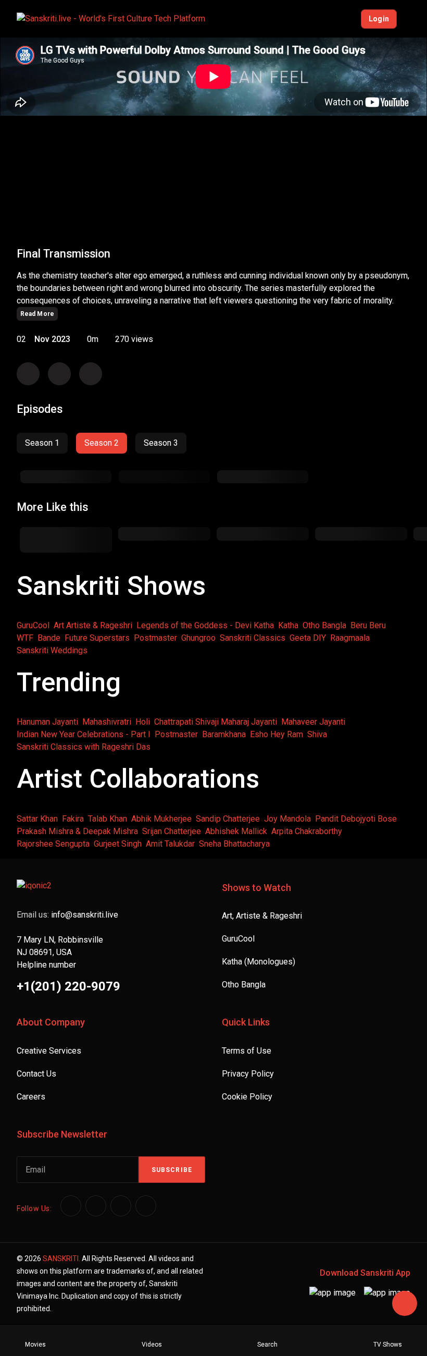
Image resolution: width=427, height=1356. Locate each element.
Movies (35, 1344)
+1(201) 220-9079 (68, 986)
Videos (152, 1344)
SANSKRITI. (61, 1258)
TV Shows (387, 1344)
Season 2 (101, 443)
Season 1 (42, 443)
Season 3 (161, 443)
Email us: (67, 915)
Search (267, 1344)
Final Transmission (63, 253)
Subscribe (172, 1170)
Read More (37, 313)
